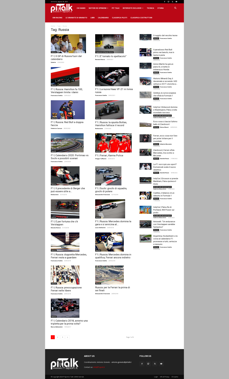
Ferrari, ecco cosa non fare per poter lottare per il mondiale (165, 138)
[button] (175, 8)
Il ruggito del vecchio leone (165, 35)
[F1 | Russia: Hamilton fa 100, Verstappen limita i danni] (70, 76)
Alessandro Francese (102, 194)
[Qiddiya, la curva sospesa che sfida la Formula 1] (145, 95)
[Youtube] (176, 1)
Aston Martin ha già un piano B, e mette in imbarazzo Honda (163, 67)
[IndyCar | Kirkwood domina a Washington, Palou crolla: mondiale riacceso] (145, 110)
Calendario (103, 17)
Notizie (54, 52)
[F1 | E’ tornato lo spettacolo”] (114, 43)
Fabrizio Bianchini (159, 117)
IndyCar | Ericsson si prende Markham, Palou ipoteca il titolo (165, 181)
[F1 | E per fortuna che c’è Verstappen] (70, 208)
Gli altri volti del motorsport (162, 115)
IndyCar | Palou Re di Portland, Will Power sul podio (163, 210)
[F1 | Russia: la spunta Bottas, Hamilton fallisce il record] (114, 109)
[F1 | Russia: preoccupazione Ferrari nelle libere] (70, 275)
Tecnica (150, 8)
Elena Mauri (164, 127)
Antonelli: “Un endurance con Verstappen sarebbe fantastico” (164, 224)
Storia (160, 8)
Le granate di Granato (76, 17)
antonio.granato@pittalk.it (121, 362)
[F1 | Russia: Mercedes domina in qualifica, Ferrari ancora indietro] (114, 242)
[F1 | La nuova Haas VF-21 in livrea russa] (114, 76)
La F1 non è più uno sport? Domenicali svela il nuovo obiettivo (165, 167)
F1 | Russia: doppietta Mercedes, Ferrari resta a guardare (69, 256)
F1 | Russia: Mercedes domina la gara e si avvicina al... (113, 223)
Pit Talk (115, 8)
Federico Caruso (56, 128)
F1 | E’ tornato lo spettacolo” (110, 56)
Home (53, 26)
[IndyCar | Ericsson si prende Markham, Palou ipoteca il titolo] (145, 180)
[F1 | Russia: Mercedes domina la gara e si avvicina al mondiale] (114, 208)
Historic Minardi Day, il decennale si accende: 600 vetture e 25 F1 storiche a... (165, 81)
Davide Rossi (164, 158)
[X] (172, 1)
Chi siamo (81, 8)
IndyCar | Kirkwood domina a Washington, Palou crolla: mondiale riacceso (165, 110)
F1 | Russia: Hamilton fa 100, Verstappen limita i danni (67, 91)
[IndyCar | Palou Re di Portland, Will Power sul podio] (145, 210)
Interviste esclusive (132, 8)
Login (156, 377)
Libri (93, 17)
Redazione (99, 128)
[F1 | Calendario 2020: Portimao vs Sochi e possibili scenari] (70, 142)
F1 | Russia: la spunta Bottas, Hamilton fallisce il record (111, 124)
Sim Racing (57, 17)
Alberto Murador (166, 144)
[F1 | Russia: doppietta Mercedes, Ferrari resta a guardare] (70, 242)
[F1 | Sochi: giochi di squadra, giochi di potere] (114, 175)
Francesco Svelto (56, 95)
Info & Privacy (164, 377)
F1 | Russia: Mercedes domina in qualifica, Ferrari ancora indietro (113, 256)
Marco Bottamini (57, 327)
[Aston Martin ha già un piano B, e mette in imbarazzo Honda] (145, 66)
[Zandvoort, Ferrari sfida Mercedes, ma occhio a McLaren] (145, 152)
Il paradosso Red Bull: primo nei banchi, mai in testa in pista (163, 52)
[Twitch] (168, 1)
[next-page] (67, 337)
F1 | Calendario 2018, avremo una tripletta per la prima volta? (69, 322)
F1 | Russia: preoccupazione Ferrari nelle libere (66, 289)
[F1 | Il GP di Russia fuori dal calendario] (70, 43)
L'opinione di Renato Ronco (104, 52)
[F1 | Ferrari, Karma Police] (114, 142)
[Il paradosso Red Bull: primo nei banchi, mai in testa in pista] (145, 52)
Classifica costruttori (141, 17)
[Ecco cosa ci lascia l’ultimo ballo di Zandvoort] (145, 123)
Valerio (53, 62)
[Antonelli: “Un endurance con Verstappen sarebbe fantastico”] (145, 224)
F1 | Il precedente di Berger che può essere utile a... (68, 190)
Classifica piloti (119, 17)
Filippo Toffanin (100, 159)
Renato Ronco (100, 59)
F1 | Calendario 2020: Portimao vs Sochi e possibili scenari (69, 157)
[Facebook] (164, 1)
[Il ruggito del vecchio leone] (145, 37)
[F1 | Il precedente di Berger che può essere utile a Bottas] (70, 175)
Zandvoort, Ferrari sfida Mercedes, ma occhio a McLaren (163, 153)
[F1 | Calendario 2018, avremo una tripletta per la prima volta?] (70, 308)
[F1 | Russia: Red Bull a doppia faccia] (70, 109)
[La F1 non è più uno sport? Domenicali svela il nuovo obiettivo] (145, 166)
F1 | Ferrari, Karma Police (109, 155)
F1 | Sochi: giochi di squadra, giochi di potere (111, 190)
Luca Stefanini (100, 227)
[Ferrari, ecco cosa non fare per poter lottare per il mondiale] (145, 138)
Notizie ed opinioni (97, 8)
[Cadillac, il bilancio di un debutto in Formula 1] (145, 196)
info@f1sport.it (99, 367)
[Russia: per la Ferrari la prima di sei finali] (114, 275)
